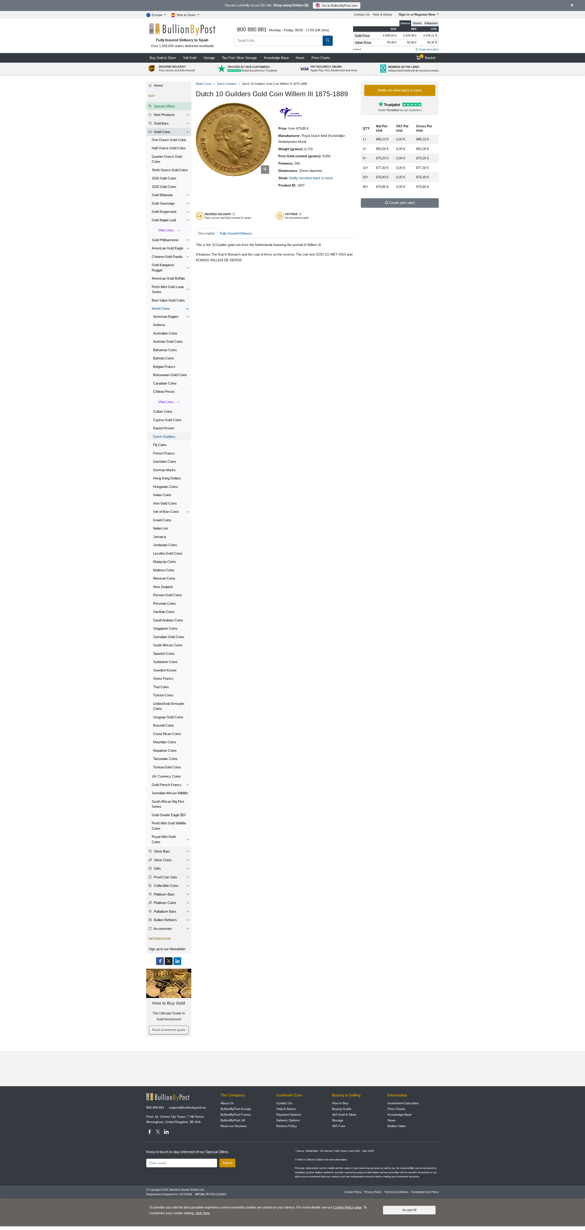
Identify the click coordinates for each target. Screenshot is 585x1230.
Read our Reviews (234, 1126)
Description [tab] (206, 233)
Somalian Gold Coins (168, 637)
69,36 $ (432, 42)
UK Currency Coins (166, 776)
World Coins (204, 84)
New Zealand (163, 587)
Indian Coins (162, 495)
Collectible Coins (165, 886)
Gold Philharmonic (165, 240)
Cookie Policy (352, 1192)
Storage (209, 58)
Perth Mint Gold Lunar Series (168, 289)
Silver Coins (162, 860)
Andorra (159, 325)
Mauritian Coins (164, 742)
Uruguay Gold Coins (168, 717)
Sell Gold (189, 58)
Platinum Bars (164, 894)
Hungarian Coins (165, 487)
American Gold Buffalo (168, 278)
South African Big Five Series (168, 804)
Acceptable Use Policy (425, 1192)
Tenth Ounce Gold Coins (170, 170)
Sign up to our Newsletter (167, 949)
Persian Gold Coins (167, 595)
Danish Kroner (163, 428)
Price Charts (396, 1109)
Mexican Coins (164, 578)
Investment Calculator (403, 1103)
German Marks (164, 470)
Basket (428, 57)
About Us (227, 1103)
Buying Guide (341, 1109)
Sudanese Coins (165, 662)
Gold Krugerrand (164, 212)
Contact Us (284, 1103)
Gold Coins (161, 132)
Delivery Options (288, 1120)
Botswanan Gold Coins (170, 375)
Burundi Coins (163, 725)
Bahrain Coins (163, 358)
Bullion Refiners (165, 920)
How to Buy (340, 1103)
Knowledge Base (276, 58)
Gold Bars (161, 123)
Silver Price (363, 42)
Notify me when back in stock (311, 178)
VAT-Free (338, 1126)
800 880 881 (155, 1107)
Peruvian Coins (164, 603)
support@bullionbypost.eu (187, 1107)
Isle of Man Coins (166, 511)
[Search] (328, 41)
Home (158, 85)
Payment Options (288, 1114)
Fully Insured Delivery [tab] (236, 233)
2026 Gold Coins (164, 178)
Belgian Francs (164, 367)
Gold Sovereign (163, 203)
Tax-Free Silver (239, 58)
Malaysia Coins (164, 562)
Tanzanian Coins (165, 759)
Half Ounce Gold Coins (169, 148)
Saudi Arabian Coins (168, 620)
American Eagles (165, 316)
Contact (362, 14)
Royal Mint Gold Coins (164, 839)
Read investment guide (168, 1030)
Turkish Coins (163, 695)
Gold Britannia (162, 195)
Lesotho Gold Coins (167, 553)
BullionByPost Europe (236, 1109)
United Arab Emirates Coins (168, 706)
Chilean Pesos (164, 391)
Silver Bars (161, 851)
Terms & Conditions (396, 1192)
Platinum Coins (164, 903)
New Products (164, 115)
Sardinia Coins (164, 612)
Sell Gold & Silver (344, 1114)
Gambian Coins (164, 461)
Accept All (409, 1210)
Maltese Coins (163, 570)
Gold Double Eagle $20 (169, 815)
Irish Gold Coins (165, 503)
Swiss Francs (163, 678)
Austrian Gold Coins (168, 341)
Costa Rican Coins (167, 734)
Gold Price (362, 35)
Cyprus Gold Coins (167, 420)
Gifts (157, 868)
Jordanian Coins (165, 545)
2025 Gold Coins (164, 187)
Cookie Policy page (347, 1207)
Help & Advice (382, 14)
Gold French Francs (166, 785)
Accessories (162, 929)
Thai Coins (161, 687)
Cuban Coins (162, 411)
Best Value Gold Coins (168, 300)
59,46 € (391, 42)
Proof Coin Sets (165, 877)
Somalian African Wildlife (170, 793)
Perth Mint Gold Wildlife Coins (169, 825)
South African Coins (167, 645)
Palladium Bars (164, 911)
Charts (320, 58)
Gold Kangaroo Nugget (163, 267)
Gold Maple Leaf (164, 220)
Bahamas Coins (165, 350)
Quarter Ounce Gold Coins (167, 159)
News (300, 58)
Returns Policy (286, 1126)
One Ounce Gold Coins (169, 140)
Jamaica (159, 537)
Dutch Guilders (227, 84)
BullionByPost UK (233, 1120)
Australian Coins (165, 333)
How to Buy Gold (168, 1003)
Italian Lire (160, 528)
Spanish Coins (164, 653)
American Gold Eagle (167, 248)
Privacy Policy (372, 1192)
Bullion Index (397, 1126)
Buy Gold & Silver (163, 58)
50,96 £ (412, 42)
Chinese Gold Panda (167, 257)
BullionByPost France (236, 1114)
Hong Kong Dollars (167, 478)
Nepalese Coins (165, 750)
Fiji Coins (160, 445)
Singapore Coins (165, 628)
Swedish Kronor (165, 670)
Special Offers (164, 106)
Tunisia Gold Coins (167, 767)
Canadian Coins (165, 383)
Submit (227, 1163)
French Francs (164, 453)
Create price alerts (428, 49)
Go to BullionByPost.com (339, 5)
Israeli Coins (162, 520)
